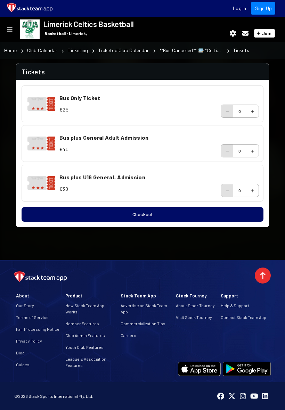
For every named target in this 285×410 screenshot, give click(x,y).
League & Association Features (85, 362)
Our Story (25, 305)
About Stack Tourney (195, 305)
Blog (20, 352)
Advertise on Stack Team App (144, 308)
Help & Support (235, 305)
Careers (128, 335)
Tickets (241, 50)
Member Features (82, 323)
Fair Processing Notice (37, 329)
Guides (23, 364)
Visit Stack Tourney (194, 317)
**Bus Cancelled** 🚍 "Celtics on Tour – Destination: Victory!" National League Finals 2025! (191, 50)
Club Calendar (42, 50)
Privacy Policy (29, 340)
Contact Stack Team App (243, 317)
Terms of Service (32, 317)
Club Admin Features (85, 335)
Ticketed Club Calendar (123, 50)
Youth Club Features (84, 347)
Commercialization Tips (143, 323)
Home (10, 50)
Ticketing (78, 50)
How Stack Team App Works (84, 308)
